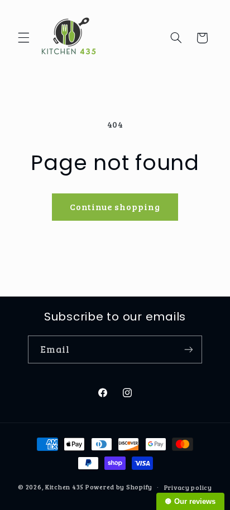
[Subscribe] (189, 349)
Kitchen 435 (64, 487)
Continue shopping (115, 206)
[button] (23, 38)
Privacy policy (188, 487)
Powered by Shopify (118, 487)
